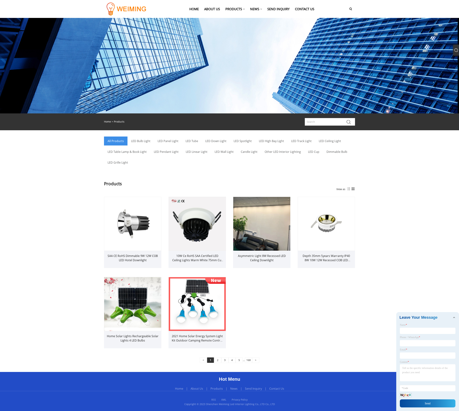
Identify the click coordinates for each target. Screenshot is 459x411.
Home (179, 389)
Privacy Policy (240, 399)
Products (119, 121)
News (234, 389)
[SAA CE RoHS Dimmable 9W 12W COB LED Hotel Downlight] (132, 223)
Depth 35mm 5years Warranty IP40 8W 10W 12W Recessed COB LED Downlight (326, 260)
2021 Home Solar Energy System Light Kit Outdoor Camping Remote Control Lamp (197, 340)
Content (404, 362)
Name (403, 325)
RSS (213, 399)
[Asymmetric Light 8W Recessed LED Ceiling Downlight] (261, 223)
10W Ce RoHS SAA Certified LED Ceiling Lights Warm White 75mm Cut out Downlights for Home (197, 260)
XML (223, 399)
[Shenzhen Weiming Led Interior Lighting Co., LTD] (130, 8)
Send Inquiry (253, 389)
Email (403, 349)
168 (248, 360)
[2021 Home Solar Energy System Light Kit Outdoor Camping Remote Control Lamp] (197, 303)
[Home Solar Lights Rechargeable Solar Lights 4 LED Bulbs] (132, 303)
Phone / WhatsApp (410, 337)
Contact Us (276, 389)
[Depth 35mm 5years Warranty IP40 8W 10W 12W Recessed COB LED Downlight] (326, 223)
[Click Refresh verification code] (406, 395)
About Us (197, 389)
